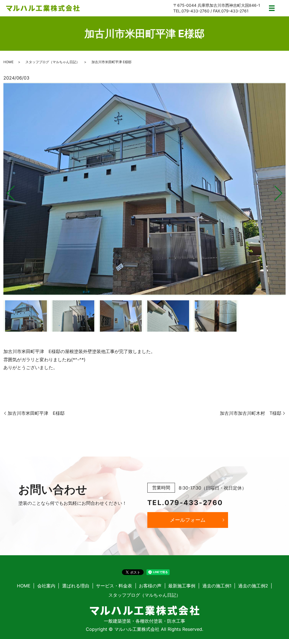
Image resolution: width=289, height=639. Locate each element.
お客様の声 (150, 586)
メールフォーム (187, 520)
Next (283, 190)
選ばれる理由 (75, 586)
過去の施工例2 (253, 586)
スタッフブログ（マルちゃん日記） (52, 62)
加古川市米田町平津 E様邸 (36, 413)
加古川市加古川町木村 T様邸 (250, 413)
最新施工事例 (181, 586)
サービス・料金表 (114, 586)
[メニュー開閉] (272, 8)
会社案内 (46, 586)
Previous (5, 190)
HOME (8, 62)
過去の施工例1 (216, 586)
